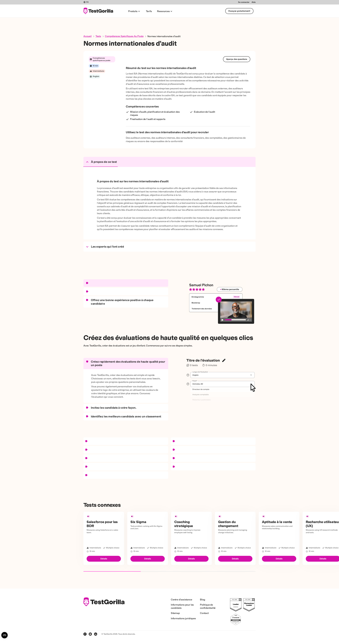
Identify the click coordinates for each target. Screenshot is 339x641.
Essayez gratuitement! (239, 11)
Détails (103, 558)
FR (87, 2)
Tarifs (149, 11)
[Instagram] (90, 634)
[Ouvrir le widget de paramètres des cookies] (4, 635)
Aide (254, 2)
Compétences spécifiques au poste (124, 36)
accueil (87, 36)
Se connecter (243, 2)
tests (98, 36)
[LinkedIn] (95, 634)
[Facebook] (85, 634)
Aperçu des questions (236, 59)
